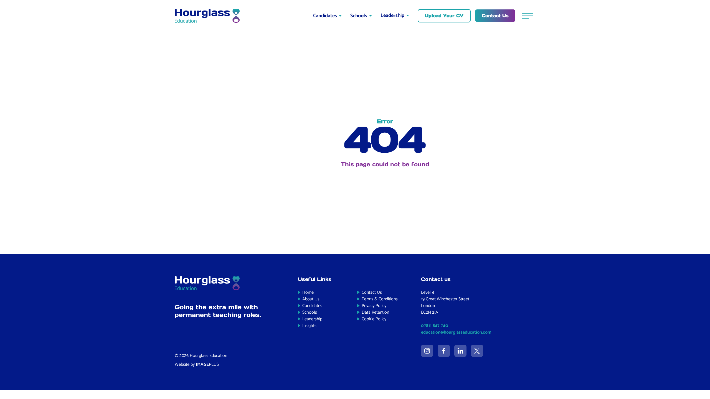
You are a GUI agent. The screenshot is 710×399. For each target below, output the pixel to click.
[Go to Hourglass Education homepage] (207, 16)
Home (308, 292)
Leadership (392, 15)
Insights (309, 325)
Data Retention (375, 312)
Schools (358, 15)
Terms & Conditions (380, 299)
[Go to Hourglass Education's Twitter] (477, 351)
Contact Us (372, 292)
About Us (311, 299)
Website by (197, 364)
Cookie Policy (374, 319)
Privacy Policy (374, 306)
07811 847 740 (434, 325)
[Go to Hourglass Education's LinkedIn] (460, 351)
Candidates (325, 15)
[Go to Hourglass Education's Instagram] (427, 351)
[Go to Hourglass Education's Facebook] (444, 351)
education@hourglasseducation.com (456, 332)
